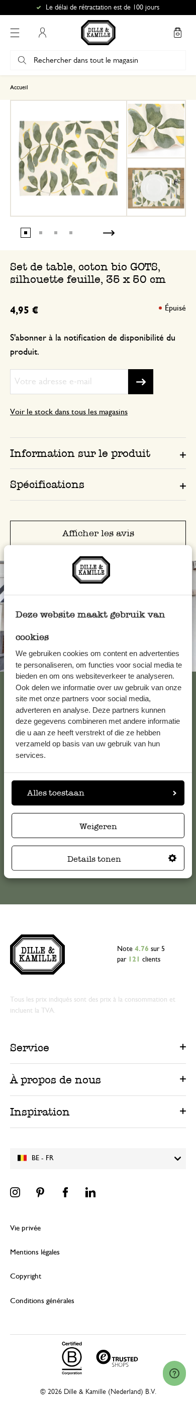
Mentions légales (35, 1252)
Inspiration (40, 1111)
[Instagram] (15, 1192)
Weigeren (98, 826)
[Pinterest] (40, 1192)
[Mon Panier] (177, 32)
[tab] (98, 452)
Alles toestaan (55, 793)
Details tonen (94, 859)
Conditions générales (42, 1301)
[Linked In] (90, 1192)
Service (29, 1047)
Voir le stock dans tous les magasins (69, 412)
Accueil (19, 87)
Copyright (25, 1276)
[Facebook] (65, 1192)
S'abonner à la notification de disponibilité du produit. (92, 345)
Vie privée (25, 1228)
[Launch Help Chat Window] (174, 1373)
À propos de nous (55, 1079)
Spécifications (47, 484)
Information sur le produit (80, 453)
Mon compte (42, 32)
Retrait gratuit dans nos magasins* (103, 7)
